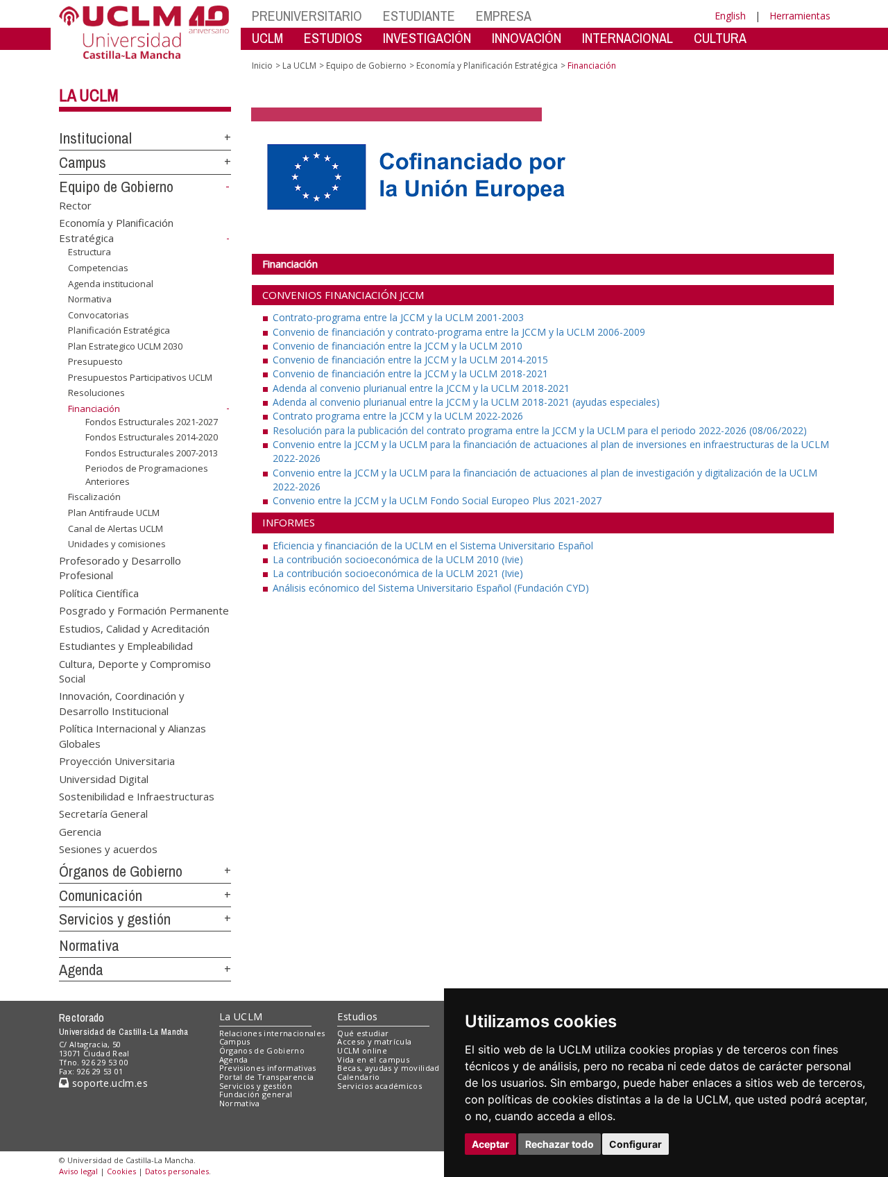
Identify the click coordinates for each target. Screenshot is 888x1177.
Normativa (90, 299)
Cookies (121, 1171)
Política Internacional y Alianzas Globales (132, 735)
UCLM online (362, 1050)
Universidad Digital (103, 778)
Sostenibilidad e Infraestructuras (136, 795)
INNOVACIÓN (526, 37)
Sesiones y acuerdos (108, 849)
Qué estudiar (362, 1033)
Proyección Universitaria (117, 761)
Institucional (95, 138)
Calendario (358, 1077)
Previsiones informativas (267, 1068)
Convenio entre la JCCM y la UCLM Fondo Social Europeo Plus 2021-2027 (437, 500)
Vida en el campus (373, 1059)
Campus (82, 162)
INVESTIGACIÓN (427, 37)
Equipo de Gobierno (116, 186)
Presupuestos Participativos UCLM (140, 377)
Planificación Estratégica (119, 330)
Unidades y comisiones (117, 544)
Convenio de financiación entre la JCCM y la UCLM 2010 (397, 345)
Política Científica (99, 592)
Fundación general (256, 1094)
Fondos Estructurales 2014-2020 (151, 437)
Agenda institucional (110, 283)
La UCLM (89, 95)
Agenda (81, 969)
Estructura (89, 252)
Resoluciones (96, 392)
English (730, 15)
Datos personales (177, 1171)
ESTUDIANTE (419, 15)
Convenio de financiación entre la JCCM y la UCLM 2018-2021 (410, 373)
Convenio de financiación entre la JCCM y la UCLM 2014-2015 (410, 359)
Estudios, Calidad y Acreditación (134, 628)
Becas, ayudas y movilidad (388, 1068)
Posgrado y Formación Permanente (144, 610)
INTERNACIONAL (627, 37)
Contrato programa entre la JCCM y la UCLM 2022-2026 (398, 415)
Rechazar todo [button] (559, 1144)
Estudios (357, 1016)
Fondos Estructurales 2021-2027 (151, 421)
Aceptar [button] (490, 1144)
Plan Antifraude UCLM (114, 512)
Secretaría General (103, 814)
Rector (75, 205)
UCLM (267, 37)
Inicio (262, 65)
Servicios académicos (379, 1086)
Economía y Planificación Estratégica (487, 65)
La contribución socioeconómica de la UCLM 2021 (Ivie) (398, 573)
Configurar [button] (635, 1144)
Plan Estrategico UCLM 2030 (125, 346)
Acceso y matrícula (374, 1041)
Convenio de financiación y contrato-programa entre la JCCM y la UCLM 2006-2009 (459, 331)
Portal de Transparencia (266, 1077)
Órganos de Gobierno (120, 871)
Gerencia (80, 831)
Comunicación (100, 895)
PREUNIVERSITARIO (307, 15)
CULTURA (720, 37)
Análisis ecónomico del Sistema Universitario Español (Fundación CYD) (431, 587)
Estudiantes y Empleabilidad (126, 646)
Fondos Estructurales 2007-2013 (151, 453)
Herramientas (799, 15)
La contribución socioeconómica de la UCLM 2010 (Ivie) (398, 559)
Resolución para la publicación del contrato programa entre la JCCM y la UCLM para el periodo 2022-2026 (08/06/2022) (540, 430)
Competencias (98, 267)
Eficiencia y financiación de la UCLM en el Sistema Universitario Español (433, 545)
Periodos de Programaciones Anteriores (146, 474)
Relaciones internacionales (272, 1033)
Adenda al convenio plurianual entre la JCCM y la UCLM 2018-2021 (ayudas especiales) (466, 402)
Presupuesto (95, 361)
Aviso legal (78, 1171)
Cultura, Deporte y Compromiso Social (135, 670)
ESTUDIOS (333, 37)
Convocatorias (98, 315)
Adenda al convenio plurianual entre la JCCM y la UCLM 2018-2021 (421, 388)
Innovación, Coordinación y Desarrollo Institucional (122, 703)
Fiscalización (94, 496)
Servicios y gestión (115, 919)
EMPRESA (503, 15)
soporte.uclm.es (108, 1083)
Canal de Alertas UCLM (115, 528)
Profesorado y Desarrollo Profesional (120, 567)
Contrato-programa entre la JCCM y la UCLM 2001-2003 (398, 317)
